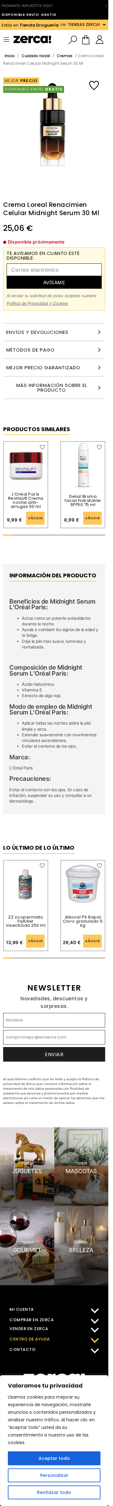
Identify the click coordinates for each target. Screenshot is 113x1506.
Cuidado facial (36, 55)
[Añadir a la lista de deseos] (94, 85)
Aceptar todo (54, 1458)
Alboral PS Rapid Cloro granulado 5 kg (83, 921)
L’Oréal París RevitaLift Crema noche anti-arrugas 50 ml (26, 500)
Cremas (65, 55)
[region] (54, 1440)
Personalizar (54, 1475)
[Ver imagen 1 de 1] (52, 134)
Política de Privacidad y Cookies (37, 303)
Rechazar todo (54, 1492)
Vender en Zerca (28, 1329)
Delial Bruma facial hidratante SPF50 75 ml (83, 500)
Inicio (10, 55)
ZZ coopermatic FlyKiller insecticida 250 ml (26, 921)
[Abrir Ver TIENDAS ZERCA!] (104, 24)
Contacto (22, 1349)
